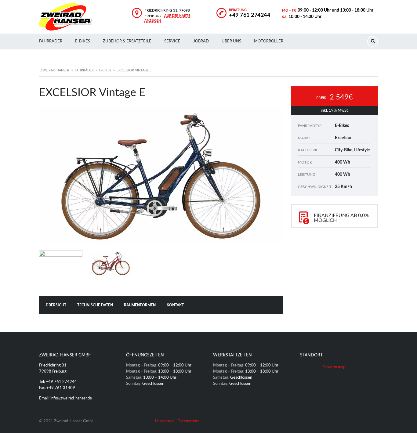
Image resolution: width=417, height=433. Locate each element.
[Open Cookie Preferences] (13, 426)
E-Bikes (82, 41)
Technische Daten (95, 305)
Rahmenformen (140, 305)
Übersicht (56, 305)
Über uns (231, 41)
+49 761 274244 (249, 15)
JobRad (201, 41)
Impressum (165, 421)
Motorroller (268, 41)
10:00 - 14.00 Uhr (304, 17)
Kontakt (175, 305)
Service (172, 41)
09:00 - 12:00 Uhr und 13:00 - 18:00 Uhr (335, 10)
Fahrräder (50, 41)
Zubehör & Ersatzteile (127, 41)
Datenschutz (188, 421)
